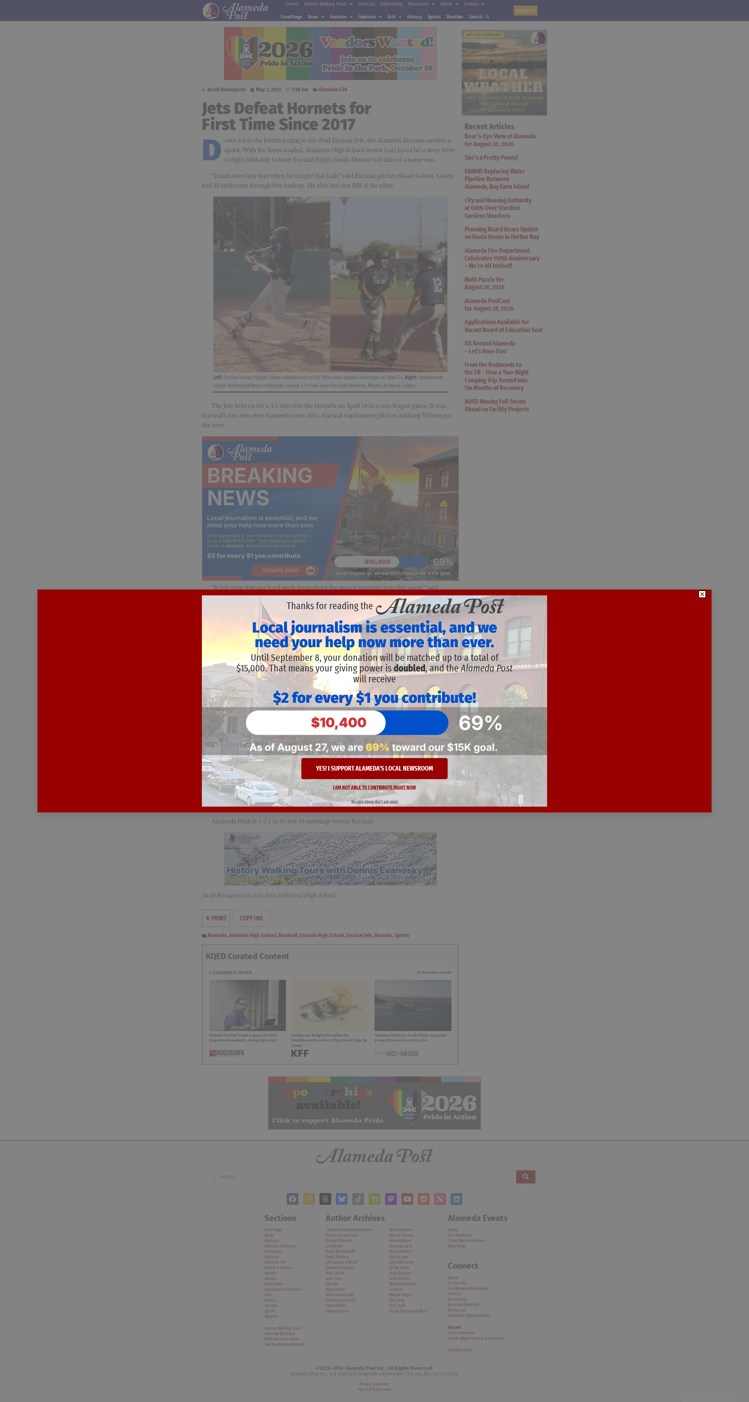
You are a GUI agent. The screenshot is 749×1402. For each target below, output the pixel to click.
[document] (374, 701)
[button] (702, 594)
